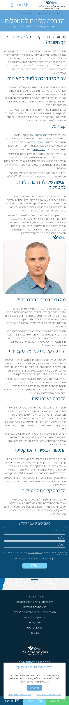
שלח (34, 565)
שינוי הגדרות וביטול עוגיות (19, 694)
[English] (19, 5)
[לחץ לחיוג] (26, 5)
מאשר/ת (34, 687)
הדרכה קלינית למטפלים (34, 617)
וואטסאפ (54, 700)
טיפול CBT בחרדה (35, 596)
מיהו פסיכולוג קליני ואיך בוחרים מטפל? (34, 601)
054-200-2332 (29, 662)
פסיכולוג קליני (40, 135)
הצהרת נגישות (35, 622)
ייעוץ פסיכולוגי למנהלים (34, 607)
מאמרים (47, 13)
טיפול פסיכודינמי (34, 142)
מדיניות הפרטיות (35, 552)
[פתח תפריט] (4, 5)
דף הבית (59, 13)
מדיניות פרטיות (34, 627)
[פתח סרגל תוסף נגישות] (12, 5)
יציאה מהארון (38, 149)
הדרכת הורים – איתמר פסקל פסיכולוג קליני (34, 612)
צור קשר (35, 632)
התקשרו (31, 700)
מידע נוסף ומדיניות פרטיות (49, 694)
